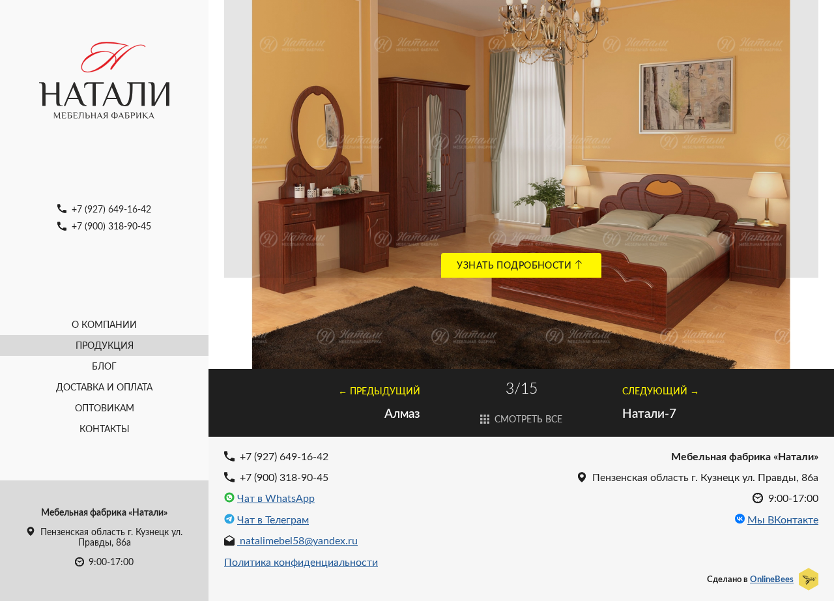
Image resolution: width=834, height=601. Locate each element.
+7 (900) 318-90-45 (110, 225)
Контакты (104, 428)
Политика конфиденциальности (301, 561)
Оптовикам (104, 407)
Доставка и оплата (104, 386)
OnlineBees (772, 579)
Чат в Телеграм (273, 519)
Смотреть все (527, 418)
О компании (104, 324)
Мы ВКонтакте (782, 519)
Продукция (105, 345)
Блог (104, 366)
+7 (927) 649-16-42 (110, 208)
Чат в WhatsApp (276, 498)
